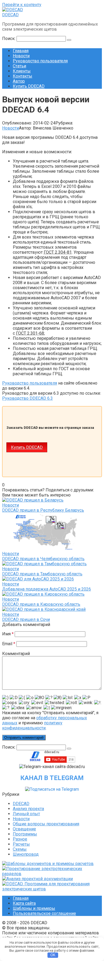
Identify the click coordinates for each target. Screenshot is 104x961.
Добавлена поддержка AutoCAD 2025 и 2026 (46, 589)
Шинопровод (26, 854)
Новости (21, 55)
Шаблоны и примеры (34, 908)
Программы (25, 834)
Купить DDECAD (29, 86)
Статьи (19, 65)
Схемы (20, 849)
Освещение (24, 828)
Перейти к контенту (21, 4)
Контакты (22, 76)
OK (52, 955)
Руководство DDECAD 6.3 (27, 398)
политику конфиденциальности (32, 725)
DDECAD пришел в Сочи (26, 619)
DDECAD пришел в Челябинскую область (43, 558)
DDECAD (10, 14)
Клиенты (22, 71)
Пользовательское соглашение (44, 913)
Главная (21, 50)
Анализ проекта (28, 808)
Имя (8, 633)
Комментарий (16, 653)
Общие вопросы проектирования (46, 823)
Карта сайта (24, 903)
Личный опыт (26, 813)
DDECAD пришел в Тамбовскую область (42, 573)
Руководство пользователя (40, 60)
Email (8, 643)
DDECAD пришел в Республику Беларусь (43, 510)
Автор (19, 81)
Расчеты (21, 844)
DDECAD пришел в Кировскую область (41, 604)
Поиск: (9, 38)
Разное (20, 839)
